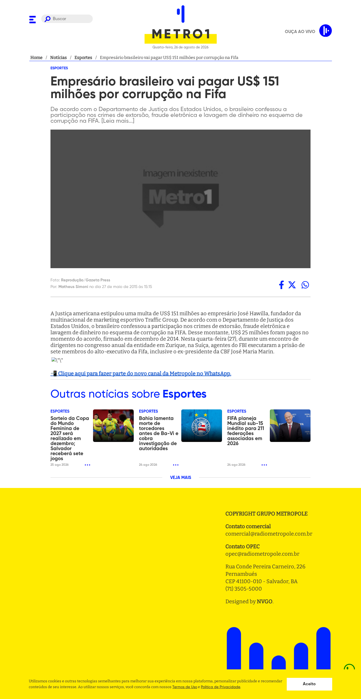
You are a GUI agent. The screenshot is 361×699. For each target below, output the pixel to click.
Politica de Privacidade (220, 687)
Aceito (309, 684)
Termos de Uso (184, 687)
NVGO (264, 601)
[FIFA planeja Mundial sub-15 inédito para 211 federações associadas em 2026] (290, 425)
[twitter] (292, 284)
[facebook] (281, 284)
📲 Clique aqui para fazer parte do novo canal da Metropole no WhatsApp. (140, 373)
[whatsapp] (305, 284)
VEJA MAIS (180, 478)
